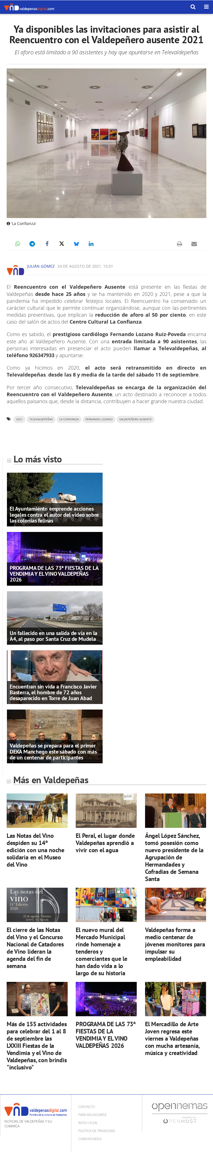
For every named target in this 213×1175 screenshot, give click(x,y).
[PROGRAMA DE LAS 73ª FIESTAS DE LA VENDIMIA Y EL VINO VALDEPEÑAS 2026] (55, 558)
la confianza (69, 419)
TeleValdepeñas (41, 419)
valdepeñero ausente (135, 419)
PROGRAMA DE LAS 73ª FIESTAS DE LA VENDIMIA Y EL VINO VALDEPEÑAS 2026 (54, 573)
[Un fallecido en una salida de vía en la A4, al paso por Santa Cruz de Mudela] (55, 618)
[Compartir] (17, 243)
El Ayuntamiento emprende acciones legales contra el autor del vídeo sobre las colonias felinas (54, 514)
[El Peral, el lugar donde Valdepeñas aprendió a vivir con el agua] (106, 810)
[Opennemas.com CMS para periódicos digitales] (179, 1113)
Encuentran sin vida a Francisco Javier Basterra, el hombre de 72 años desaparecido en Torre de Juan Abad (53, 692)
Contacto (86, 1106)
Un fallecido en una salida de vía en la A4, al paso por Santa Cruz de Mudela (53, 635)
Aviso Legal (88, 1122)
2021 (19, 419)
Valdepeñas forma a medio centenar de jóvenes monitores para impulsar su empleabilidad (175, 944)
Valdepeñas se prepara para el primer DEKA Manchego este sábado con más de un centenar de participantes (53, 751)
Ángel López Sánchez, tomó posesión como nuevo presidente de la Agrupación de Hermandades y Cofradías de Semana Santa (174, 857)
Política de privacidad (96, 1130)
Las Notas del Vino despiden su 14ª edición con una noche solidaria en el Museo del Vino (35, 849)
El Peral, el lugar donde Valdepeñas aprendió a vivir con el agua (105, 842)
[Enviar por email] (194, 243)
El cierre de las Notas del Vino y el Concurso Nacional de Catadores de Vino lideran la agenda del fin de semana (35, 948)
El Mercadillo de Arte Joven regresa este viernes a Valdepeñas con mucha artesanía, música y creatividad (172, 1038)
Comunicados (90, 1138)
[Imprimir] (179, 243)
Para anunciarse (92, 1114)
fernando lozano (99, 419)
